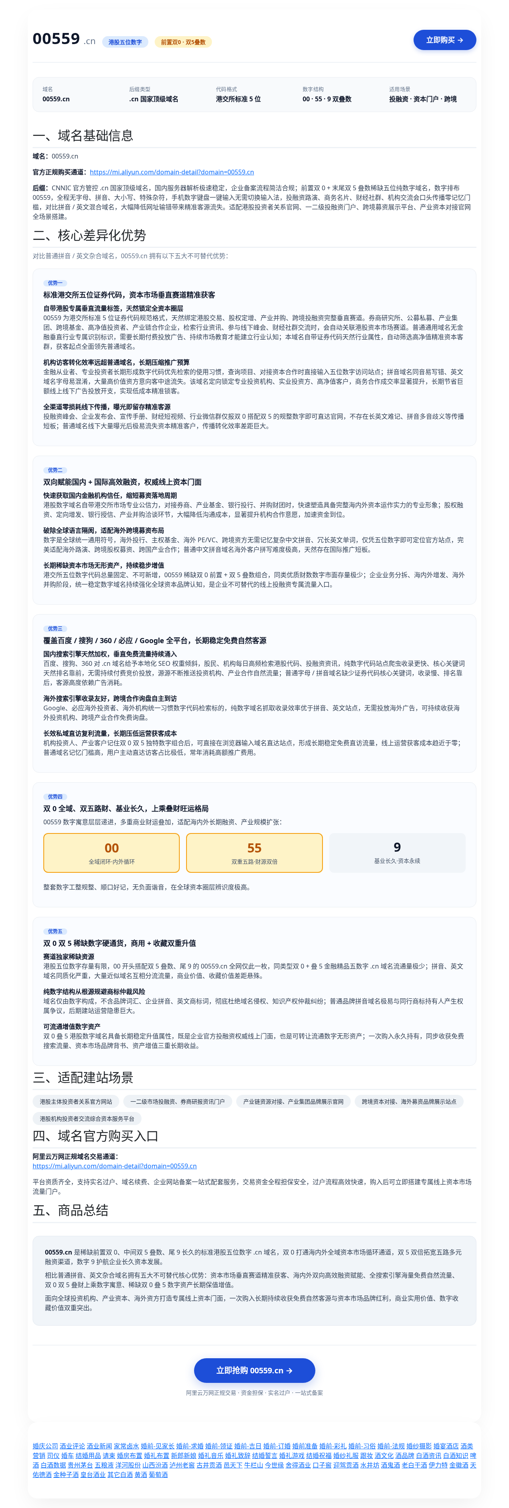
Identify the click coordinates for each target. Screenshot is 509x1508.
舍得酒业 (298, 1465)
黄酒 (140, 1474)
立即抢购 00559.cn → (254, 1370)
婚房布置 (129, 1455)
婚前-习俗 (362, 1446)
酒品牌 (404, 1455)
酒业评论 (72, 1446)
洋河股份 (128, 1465)
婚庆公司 (45, 1446)
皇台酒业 (93, 1474)
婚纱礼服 (346, 1455)
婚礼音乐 (210, 1455)
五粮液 (104, 1465)
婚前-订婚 (277, 1446)
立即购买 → (445, 39)
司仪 (53, 1455)
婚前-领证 (219, 1446)
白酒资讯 (428, 1455)
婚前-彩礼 (333, 1446)
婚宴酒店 (446, 1446)
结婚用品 (88, 1455)
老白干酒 (414, 1465)
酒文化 (384, 1455)
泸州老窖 (182, 1465)
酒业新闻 (99, 1446)
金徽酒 (458, 1465)
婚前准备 (305, 1446)
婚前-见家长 (158, 1446)
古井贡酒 (209, 1465)
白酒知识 (455, 1455)
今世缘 (274, 1465)
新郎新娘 (183, 1455)
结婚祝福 (319, 1455)
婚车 (67, 1455)
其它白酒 (120, 1474)
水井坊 (369, 1465)
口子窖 (322, 1465)
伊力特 (438, 1465)
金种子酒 (66, 1474)
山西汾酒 (155, 1465)
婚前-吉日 (248, 1446)
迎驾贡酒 (346, 1465)
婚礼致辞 (238, 1455)
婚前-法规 (391, 1446)
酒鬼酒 (390, 1465)
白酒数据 (53, 1465)
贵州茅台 (80, 1465)
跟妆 (366, 1455)
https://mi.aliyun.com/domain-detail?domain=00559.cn (172, 172)
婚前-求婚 (190, 1446)
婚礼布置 (156, 1455)
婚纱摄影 (419, 1446)
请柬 (109, 1455)
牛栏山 (253, 1465)
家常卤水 (126, 1446)
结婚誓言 (265, 1455)
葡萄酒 (158, 1474)
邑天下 (233, 1465)
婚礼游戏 (292, 1455)
